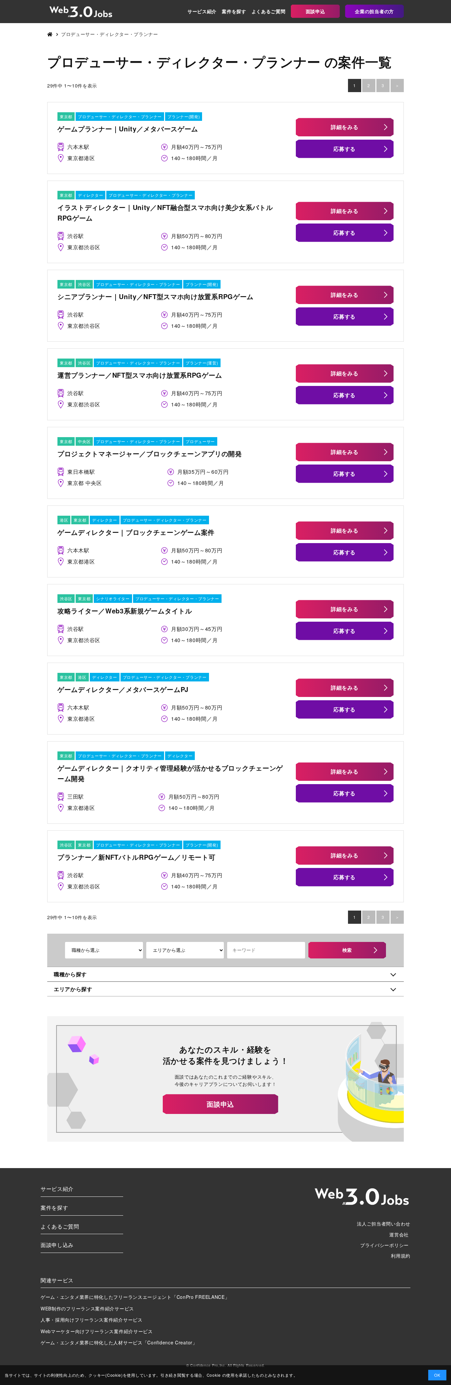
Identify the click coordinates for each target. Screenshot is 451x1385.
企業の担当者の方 (374, 11)
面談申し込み (57, 1245)
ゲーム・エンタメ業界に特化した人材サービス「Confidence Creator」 (119, 1342)
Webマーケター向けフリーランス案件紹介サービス (97, 1331)
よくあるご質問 (269, 11)
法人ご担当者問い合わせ (383, 1223)
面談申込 (315, 11)
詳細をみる (345, 127)
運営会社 (399, 1234)
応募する (344, 149)
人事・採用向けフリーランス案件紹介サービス (92, 1319)
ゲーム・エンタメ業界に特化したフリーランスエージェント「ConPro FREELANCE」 (135, 1297)
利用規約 (400, 1255)
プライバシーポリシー (384, 1245)
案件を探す (234, 11)
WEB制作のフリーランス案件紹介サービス (87, 1308)
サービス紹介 (202, 11)
